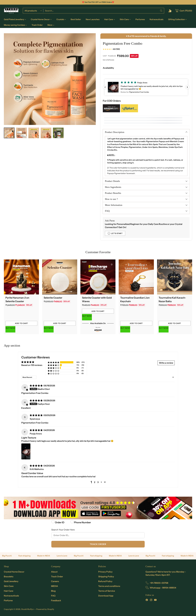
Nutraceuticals (11, 595)
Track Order (98, 544)
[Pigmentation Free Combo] (50, 79)
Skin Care (8, 586)
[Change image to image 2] (21, 133)
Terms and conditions (109, 586)
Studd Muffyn (27, 609)
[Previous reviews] (105, 87)
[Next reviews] (187, 87)
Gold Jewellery (11, 581)
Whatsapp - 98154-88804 (163, 587)
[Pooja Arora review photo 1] (25, 451)
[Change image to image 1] (9, 133)
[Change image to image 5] (58, 133)
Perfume (8, 600)
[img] (36, 385)
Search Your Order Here (63, 529)
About (54, 571)
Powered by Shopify (45, 609)
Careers (55, 581)
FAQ (53, 595)
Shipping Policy (106, 576)
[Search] (161, 10)
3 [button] (98, 482)
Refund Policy (105, 581)
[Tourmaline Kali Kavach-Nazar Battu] (174, 276)
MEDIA (54, 586)
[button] (146, 87)
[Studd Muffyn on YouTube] (155, 600)
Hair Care (8, 591)
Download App (105, 595)
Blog (53, 591)
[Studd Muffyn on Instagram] (151, 600)
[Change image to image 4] (46, 133)
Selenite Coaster (53, 297)
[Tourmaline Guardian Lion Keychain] (136, 276)
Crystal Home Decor (14, 571)
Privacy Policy (105, 571)
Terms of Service (106, 591)
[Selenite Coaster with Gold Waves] (97, 276)
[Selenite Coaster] (59, 276)
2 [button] (94, 482)
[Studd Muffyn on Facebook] (146, 600)
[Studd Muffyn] (11, 11)
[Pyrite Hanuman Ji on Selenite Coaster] (21, 276)
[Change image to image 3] (33, 133)
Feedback (56, 600)
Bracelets (8, 576)
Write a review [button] (166, 362)
